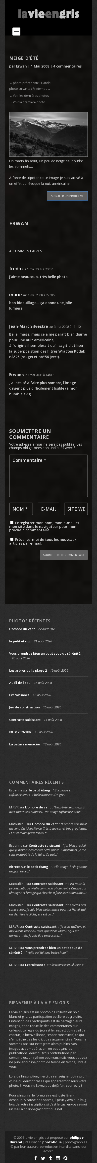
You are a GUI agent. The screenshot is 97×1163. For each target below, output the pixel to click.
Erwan (21, 66)
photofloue (52, 1142)
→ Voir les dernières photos (29, 96)
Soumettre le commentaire (64, 555)
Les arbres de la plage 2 (28, 670)
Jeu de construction (24, 707)
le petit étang (20, 641)
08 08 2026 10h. (20, 732)
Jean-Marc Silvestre (28, 326)
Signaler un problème (67, 196)
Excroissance (19, 695)
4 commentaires (67, 66)
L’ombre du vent (22, 629)
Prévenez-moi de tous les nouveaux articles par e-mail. (43, 541)
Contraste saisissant (25, 719)
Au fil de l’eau (20, 682)
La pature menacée (24, 744)
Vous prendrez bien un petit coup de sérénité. (45, 653)
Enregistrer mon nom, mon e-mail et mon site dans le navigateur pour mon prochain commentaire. (44, 526)
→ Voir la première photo (27, 102)
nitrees (14, 866)
